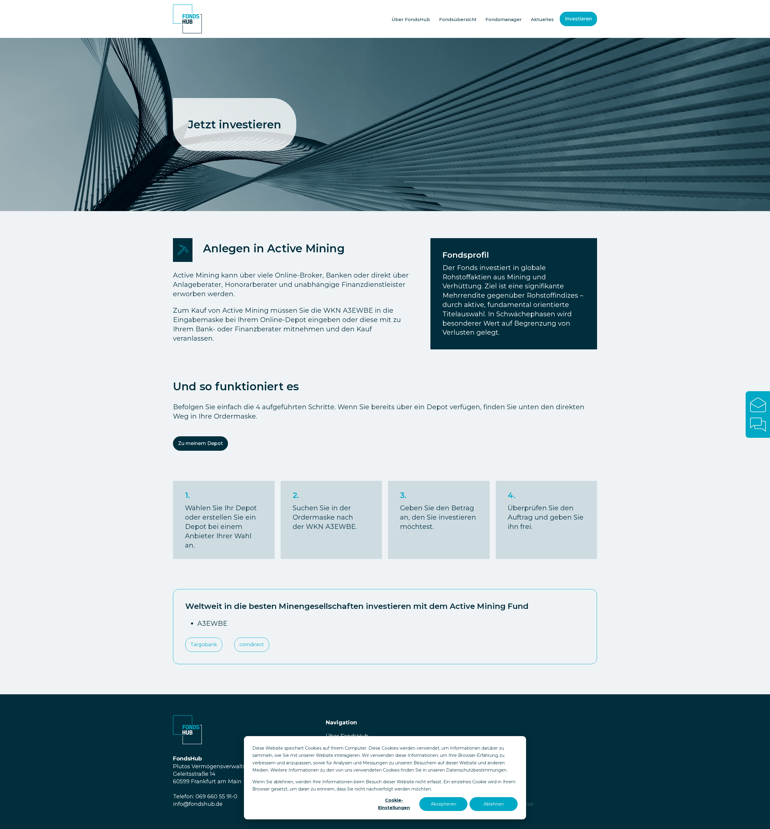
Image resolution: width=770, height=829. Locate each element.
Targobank (203, 644)
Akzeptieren (443, 804)
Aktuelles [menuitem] (542, 19)
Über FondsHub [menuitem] (411, 19)
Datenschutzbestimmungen (476, 770)
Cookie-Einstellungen (394, 803)
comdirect (251, 644)
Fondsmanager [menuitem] (503, 19)
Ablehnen (494, 804)
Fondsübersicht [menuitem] (457, 19)
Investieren (578, 19)
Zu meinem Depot (200, 443)
